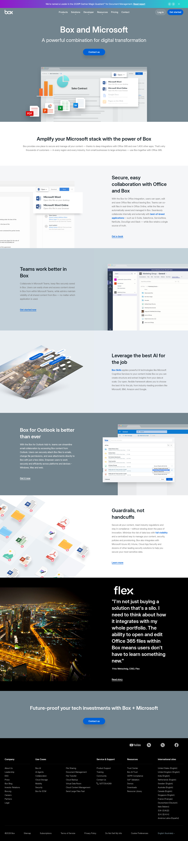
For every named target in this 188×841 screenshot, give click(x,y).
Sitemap (27, 833)
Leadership (9, 772)
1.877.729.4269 (105, 783)
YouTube (135, 745)
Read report (139, 4)
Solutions (75, 12)
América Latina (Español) (168, 818)
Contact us (94, 52)
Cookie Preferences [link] (139, 833)
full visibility (162, 532)
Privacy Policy (90, 833)
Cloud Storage (41, 780)
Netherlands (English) (167, 780)
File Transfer (71, 776)
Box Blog (8, 783)
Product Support (104, 768)
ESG (6, 776)
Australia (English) (165, 787)
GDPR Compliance (135, 776)
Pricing (114, 12)
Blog (149, 745)
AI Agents (39, 772)
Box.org (8, 791)
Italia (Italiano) (163, 806)
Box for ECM (40, 791)
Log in (161, 12)
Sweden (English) (165, 783)
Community (102, 776)
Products (63, 12)
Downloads (132, 787)
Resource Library (134, 791)
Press (7, 780)
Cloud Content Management (78, 787)
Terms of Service (68, 833)
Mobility (38, 783)
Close (179, 4)
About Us (9, 768)
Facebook (176, 745)
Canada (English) (165, 791)
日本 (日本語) (163, 810)
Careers (8, 795)
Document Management (76, 772)
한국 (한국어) (163, 814)
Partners (8, 799)
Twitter (163, 745)
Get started (175, 12)
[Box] (9, 12)
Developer (89, 12)
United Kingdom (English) (169, 772)
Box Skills (116, 370)
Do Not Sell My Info (113, 833)
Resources (102, 12)
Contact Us (101, 780)
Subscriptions (46, 833)
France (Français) (165, 799)
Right (173, 4)
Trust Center (132, 768)
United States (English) (167, 768)
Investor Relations (12, 787)
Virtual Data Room (73, 783)
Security (38, 787)
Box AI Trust (132, 772)
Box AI (38, 768)
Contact (125, 12)
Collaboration (41, 776)
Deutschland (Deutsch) (167, 803)
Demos (130, 783)
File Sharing (71, 768)
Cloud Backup (72, 780)
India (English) (164, 776)
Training (100, 772)
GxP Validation (133, 780)
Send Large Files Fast (75, 791)
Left (169, 4)
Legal (7, 803)
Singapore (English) (166, 795)
